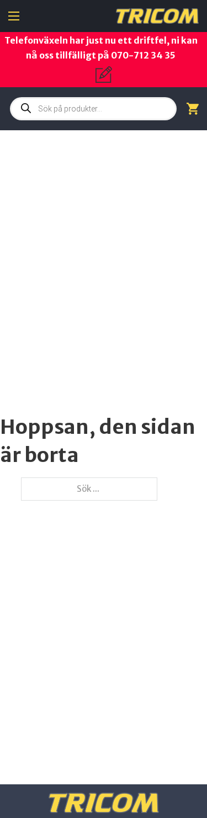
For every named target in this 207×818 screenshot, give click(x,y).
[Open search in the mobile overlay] (93, 108)
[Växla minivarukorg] (193, 108)
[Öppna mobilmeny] (13, 16)
